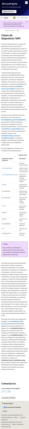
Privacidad (4, 419)
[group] (14, 197)
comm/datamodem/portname (10, 174)
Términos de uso (5, 424)
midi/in (4, 206)
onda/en (4, 184)
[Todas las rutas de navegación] (2, 30)
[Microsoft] (14, 18)
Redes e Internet (10, 30)
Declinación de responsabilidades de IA (12, 415)
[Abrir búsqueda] (18, 17)
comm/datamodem (7, 168)
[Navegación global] (1, 17)
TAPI (18, 30)
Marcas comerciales (17, 424)
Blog (15, 417)
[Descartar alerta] (26, 2)
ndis (3, 228)
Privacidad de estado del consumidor (11, 422)
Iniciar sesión (24, 17)
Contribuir (22, 417)
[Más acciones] (26, 30)
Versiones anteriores (6, 417)
